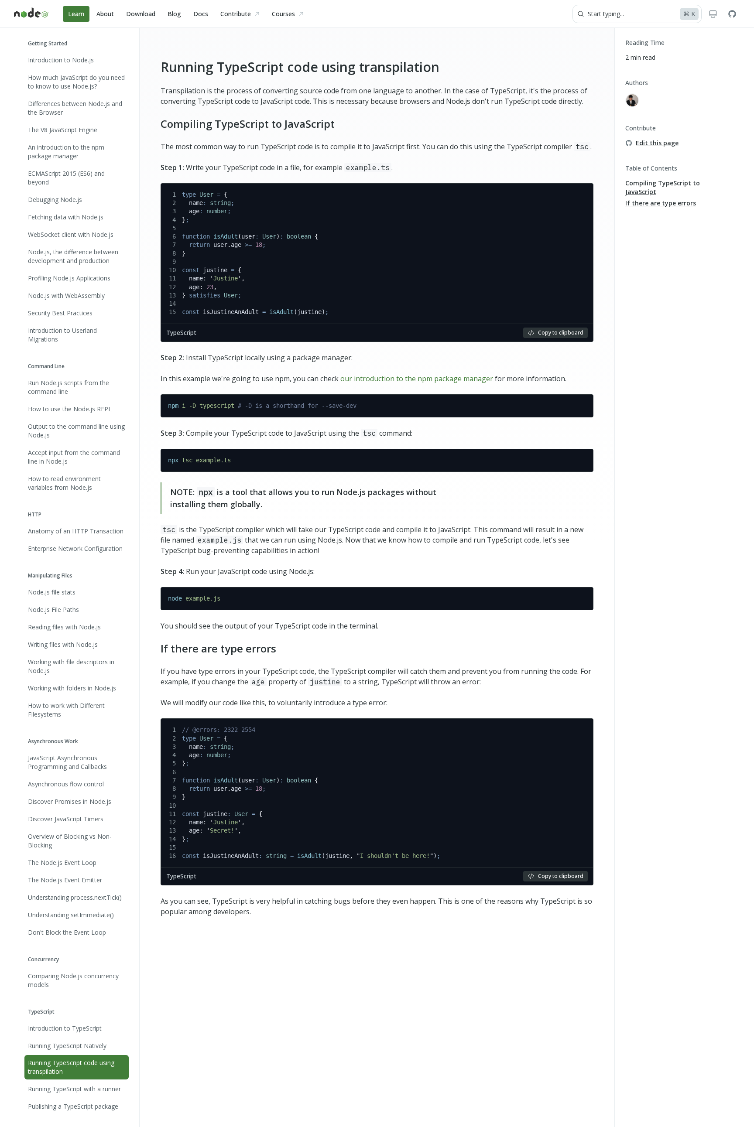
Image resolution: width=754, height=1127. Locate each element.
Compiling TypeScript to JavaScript (248, 123)
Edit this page (657, 143)
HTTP (34, 514)
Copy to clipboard (560, 332)
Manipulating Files (50, 575)
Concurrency (43, 959)
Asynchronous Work (53, 741)
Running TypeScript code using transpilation (300, 67)
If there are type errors (218, 648)
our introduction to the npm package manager (416, 378)
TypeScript (41, 1011)
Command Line (46, 366)
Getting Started (47, 43)
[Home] (31, 13)
